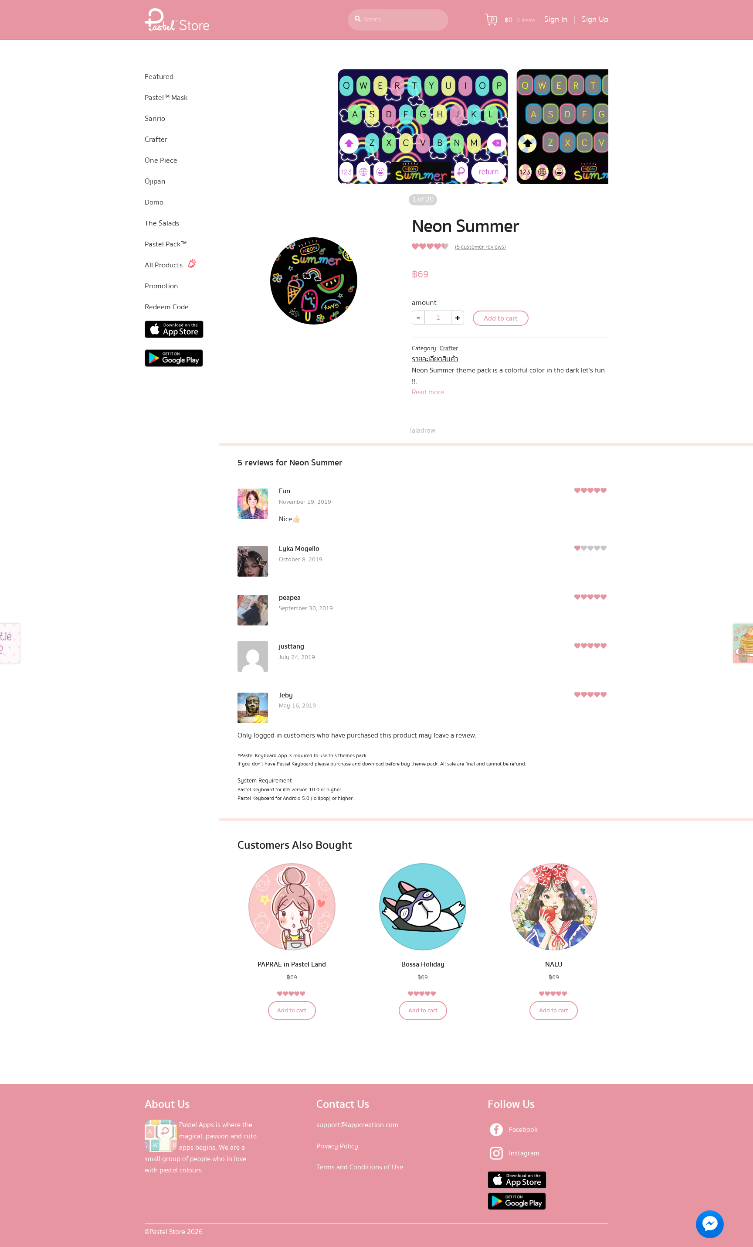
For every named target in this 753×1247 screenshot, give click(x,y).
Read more (428, 392)
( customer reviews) (480, 247)
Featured (159, 76)
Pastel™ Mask (166, 97)
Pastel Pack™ (166, 244)
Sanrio (155, 118)
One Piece (161, 160)
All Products (164, 265)
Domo (154, 202)
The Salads (162, 223)
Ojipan (155, 181)
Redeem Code (167, 307)
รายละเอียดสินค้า (435, 359)
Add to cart (501, 318)
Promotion (161, 286)
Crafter (449, 348)
